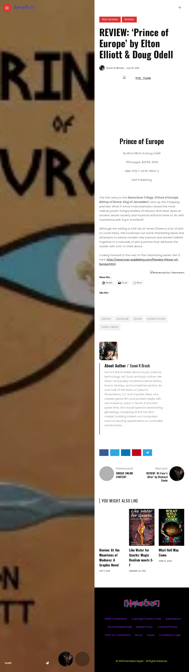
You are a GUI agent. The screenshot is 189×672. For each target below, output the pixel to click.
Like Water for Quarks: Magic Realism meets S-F (141, 557)
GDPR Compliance (116, 619)
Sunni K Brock (115, 68)
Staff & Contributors (117, 635)
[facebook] (16, 663)
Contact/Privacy (167, 627)
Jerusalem (122, 319)
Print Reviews (110, 19)
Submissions (173, 619)
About (138, 635)
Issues (150, 635)
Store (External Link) (120, 627)
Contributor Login (170, 635)
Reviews (129, 19)
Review (138, 319)
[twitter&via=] (24, 663)
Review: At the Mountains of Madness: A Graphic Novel (109, 557)
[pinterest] (39, 663)
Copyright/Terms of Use (146, 619)
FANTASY (106, 319)
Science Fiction (156, 319)
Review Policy (144, 627)
